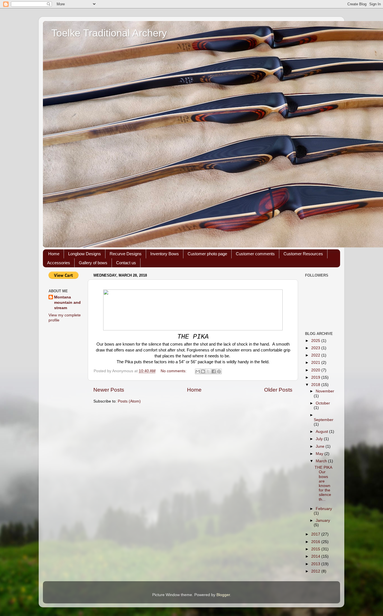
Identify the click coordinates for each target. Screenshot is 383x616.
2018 (316, 385)
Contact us (126, 262)
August (322, 431)
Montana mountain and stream (67, 302)
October (323, 403)
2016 (316, 542)
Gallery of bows (93, 262)
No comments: (174, 371)
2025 (316, 341)
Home (53, 253)
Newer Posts (108, 390)
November (325, 391)
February (324, 509)
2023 (316, 348)
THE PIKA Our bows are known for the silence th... (323, 483)
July (320, 439)
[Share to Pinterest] (219, 371)
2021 (316, 362)
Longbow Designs (84, 253)
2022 (316, 355)
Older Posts (278, 390)
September (323, 420)
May (320, 454)
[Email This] (197, 371)
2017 (316, 534)
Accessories (58, 262)
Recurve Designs (126, 253)
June (321, 446)
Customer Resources (303, 253)
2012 (316, 571)
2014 (316, 556)
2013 (316, 564)
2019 (316, 377)
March (322, 461)
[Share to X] (208, 371)
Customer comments (255, 253)
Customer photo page (207, 253)
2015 (316, 549)
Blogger (223, 595)
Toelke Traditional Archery (109, 33)
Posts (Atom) (129, 401)
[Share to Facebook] (213, 371)
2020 (316, 370)
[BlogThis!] (203, 371)
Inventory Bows (164, 253)
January (323, 520)
